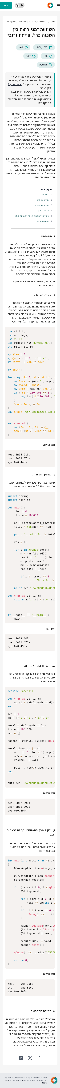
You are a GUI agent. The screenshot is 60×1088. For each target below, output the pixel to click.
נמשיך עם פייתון (42, 205)
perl (21, 47)
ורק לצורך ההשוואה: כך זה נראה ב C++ (31, 215)
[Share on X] (30, 1058)
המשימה (45, 194)
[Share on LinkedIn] (21, 1058)
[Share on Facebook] (39, 1058)
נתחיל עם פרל (43, 199)
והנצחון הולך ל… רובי (39, 210)
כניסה (6, 5)
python (43, 64)
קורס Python (15, 84)
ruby (28, 56)
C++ (45, 56)
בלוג (53, 21)
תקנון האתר (20, 1080)
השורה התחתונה (42, 221)
